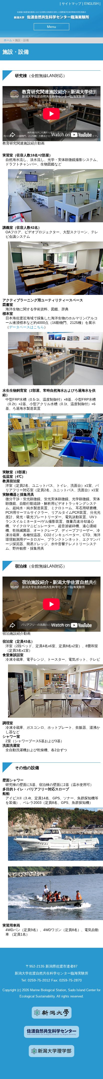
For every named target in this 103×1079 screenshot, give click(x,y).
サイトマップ (71, 3)
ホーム (8, 40)
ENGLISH (91, 3)
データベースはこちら (26, 327)
